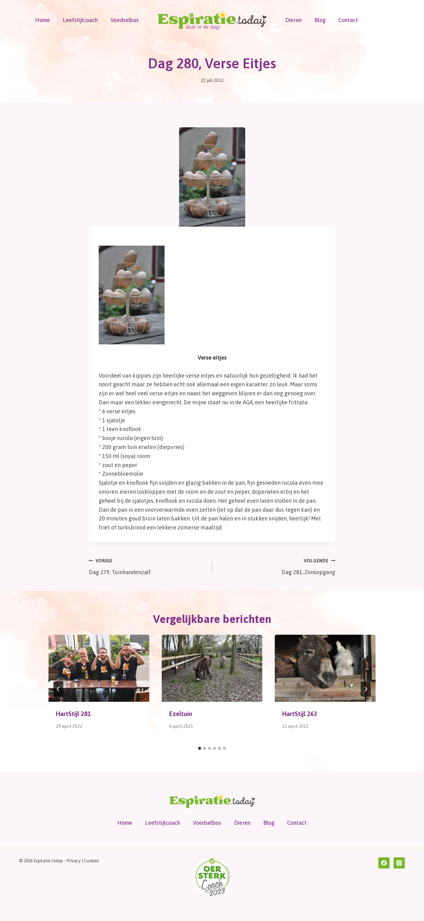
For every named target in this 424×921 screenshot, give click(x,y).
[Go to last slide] (58, 689)
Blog (320, 20)
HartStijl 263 (299, 713)
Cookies (91, 860)
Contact (348, 20)
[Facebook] (384, 863)
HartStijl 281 (73, 713)
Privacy (73, 860)
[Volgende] (366, 689)
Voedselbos (125, 20)
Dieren (293, 20)
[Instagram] (399, 863)
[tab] (199, 748)
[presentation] (98, 668)
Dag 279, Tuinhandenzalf (120, 566)
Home (42, 20)
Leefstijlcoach (80, 20)
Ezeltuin (180, 713)
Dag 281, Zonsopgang (308, 566)
